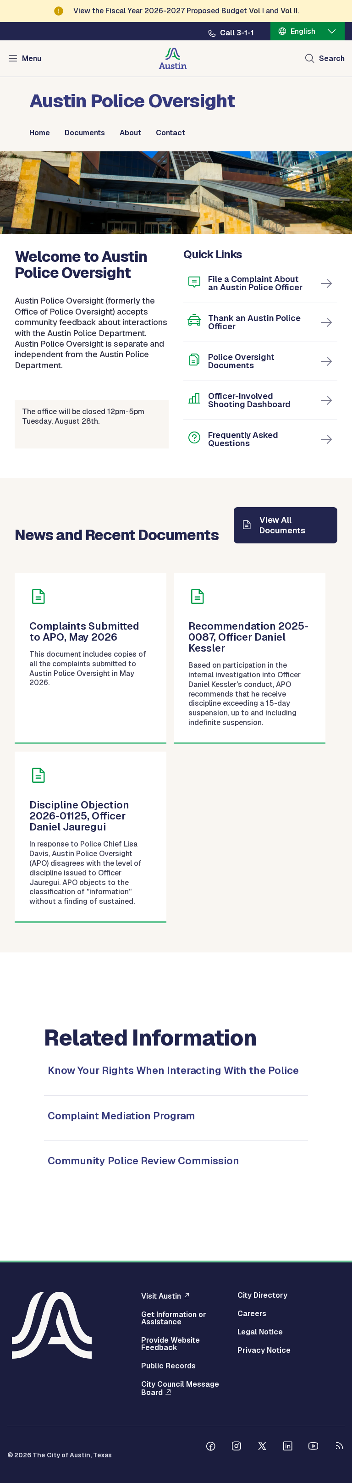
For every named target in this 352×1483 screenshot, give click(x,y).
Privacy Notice (264, 1350)
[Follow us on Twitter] (262, 1447)
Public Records (168, 1366)
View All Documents (282, 525)
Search (332, 58)
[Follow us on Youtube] (313, 1447)
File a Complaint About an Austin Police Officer (255, 283)
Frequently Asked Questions (243, 439)
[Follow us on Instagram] (236, 1447)
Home (39, 133)
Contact (170, 133)
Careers (251, 1313)
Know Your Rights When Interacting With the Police (173, 1070)
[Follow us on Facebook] (210, 1447)
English (303, 31)
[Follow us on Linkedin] (287, 1447)
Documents (85, 133)
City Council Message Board (180, 1388)
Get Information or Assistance (173, 1318)
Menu (31, 58)
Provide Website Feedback (170, 1344)
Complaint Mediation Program (121, 1115)
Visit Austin (161, 1296)
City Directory (262, 1295)
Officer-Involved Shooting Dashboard (249, 400)
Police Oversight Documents (241, 361)
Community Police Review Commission (143, 1160)
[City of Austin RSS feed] (339, 1447)
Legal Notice (260, 1332)
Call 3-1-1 (237, 33)
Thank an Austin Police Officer (254, 322)
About (130, 133)
